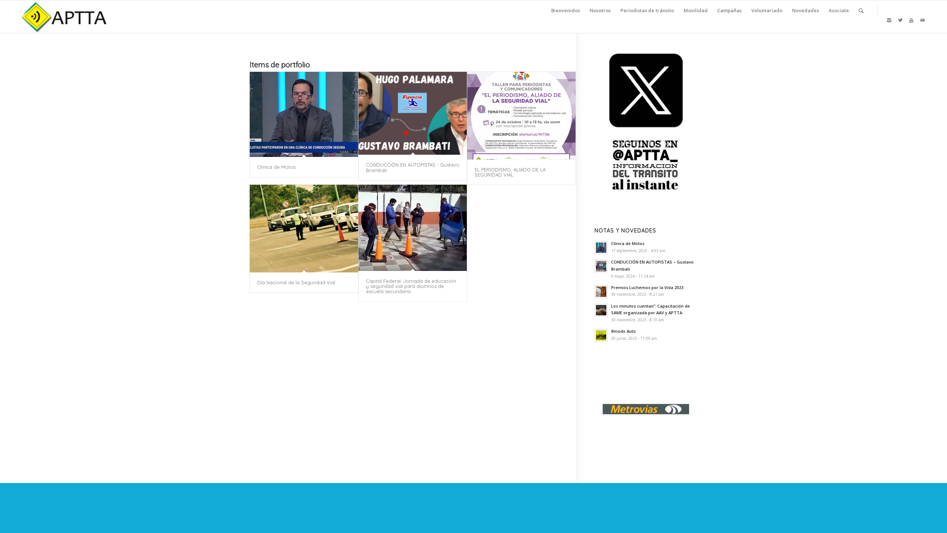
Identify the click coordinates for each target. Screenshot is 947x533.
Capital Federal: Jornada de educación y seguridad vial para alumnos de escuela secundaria (411, 286)
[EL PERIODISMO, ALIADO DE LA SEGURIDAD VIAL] (521, 116)
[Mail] (922, 20)
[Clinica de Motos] (304, 114)
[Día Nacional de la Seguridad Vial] (304, 228)
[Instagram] (889, 20)
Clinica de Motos (276, 167)
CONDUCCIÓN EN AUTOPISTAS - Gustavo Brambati (412, 167)
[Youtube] (911, 20)
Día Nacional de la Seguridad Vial (296, 282)
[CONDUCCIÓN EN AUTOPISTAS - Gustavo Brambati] (412, 113)
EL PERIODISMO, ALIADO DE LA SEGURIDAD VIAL (510, 172)
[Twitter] (900, 20)
